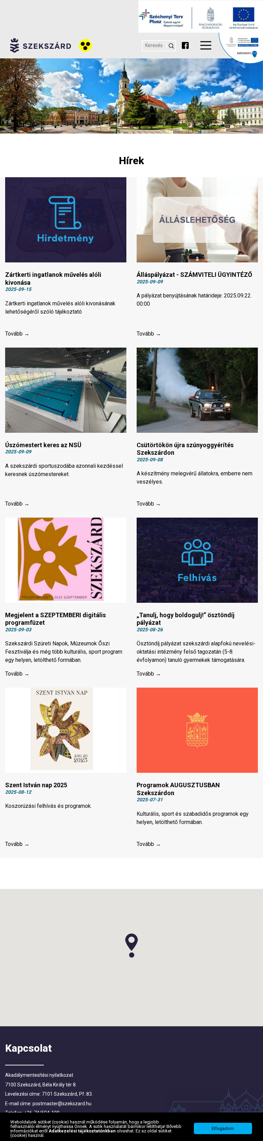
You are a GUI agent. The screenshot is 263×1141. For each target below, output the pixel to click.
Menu (206, 45)
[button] (131, 945)
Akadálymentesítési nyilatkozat (39, 1075)
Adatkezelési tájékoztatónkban (83, 1130)
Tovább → (17, 333)
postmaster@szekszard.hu (62, 1103)
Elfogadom (223, 1128)
